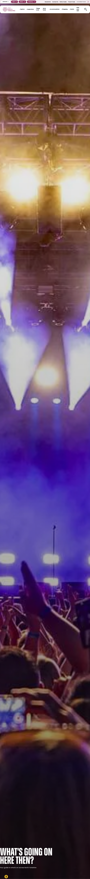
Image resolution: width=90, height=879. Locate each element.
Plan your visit (78, 9)
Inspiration (30, 9)
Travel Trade (71, 1)
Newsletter (48, 1)
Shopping (65, 9)
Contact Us (55, 1)
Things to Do (38, 9)
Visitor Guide (63, 1)
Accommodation (54, 9)
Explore (22, 9)
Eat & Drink (44, 9)
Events (72, 9)
